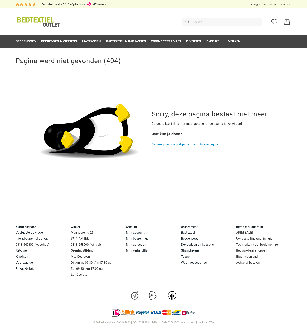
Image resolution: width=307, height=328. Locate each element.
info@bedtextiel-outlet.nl (33, 238)
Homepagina (209, 144)
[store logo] (38, 22)
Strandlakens (190, 250)
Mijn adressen (136, 245)
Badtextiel (188, 232)
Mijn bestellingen (138, 238)
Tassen (186, 256)
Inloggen (256, 4)
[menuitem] (26, 41)
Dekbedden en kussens (197, 245)
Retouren (22, 250)
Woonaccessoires (194, 262)
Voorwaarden (25, 262)
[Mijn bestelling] (287, 22)
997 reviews (99, 4)
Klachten (22, 256)
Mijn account (135, 232)
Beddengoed (190, 238)
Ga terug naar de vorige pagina (173, 144)
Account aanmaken (280, 4)
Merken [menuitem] (234, 41)
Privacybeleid (25, 269)
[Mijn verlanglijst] (274, 22)
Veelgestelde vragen (30, 232)
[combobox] (222, 22)
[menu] (153, 41)
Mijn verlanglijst (137, 250)
